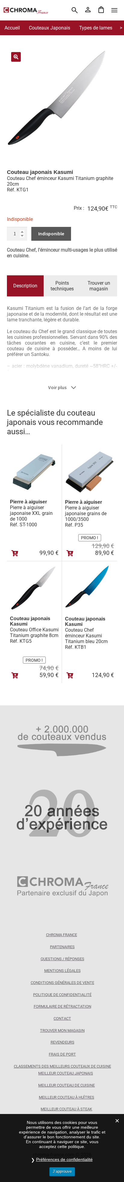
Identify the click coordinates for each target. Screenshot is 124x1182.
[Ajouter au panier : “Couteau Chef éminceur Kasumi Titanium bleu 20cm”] (70, 675)
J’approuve (62, 1171)
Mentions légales (62, 970)
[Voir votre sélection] (101, 10)
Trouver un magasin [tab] (99, 286)
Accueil (12, 28)
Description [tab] (25, 286)
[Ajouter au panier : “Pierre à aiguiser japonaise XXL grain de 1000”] (15, 553)
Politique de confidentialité (62, 994)
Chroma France (61, 935)
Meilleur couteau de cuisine (66, 1085)
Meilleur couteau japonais (65, 1073)
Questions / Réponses (62, 959)
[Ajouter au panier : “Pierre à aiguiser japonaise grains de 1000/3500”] (70, 553)
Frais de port (62, 1054)
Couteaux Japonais (49, 28)
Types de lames (95, 28)
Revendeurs (62, 1042)
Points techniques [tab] (62, 286)
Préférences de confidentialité (64, 1159)
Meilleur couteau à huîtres (66, 1097)
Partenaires (62, 947)
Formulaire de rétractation (62, 1006)
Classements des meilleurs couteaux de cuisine (62, 1066)
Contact (62, 1018)
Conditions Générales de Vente (62, 982)
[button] (16, 57)
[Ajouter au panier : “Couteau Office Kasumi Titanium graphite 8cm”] (15, 675)
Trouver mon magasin (62, 1030)
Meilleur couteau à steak (66, 1109)
